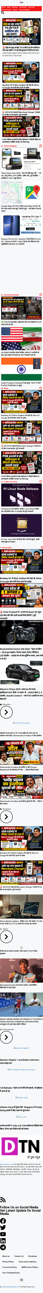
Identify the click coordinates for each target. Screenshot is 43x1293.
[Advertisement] (21, 269)
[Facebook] (3, 1221)
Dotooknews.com (6, 1164)
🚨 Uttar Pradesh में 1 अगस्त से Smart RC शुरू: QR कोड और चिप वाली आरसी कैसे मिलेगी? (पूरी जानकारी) (21, 615)
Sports (15, 10)
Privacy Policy (8, 1262)
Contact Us (19, 1256)
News (9, 7)
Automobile (23, 7)
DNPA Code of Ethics (30, 1267)
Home (4, 7)
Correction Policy (9, 1267)
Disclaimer (32, 1256)
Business (15, 7)
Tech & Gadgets (24, 10)
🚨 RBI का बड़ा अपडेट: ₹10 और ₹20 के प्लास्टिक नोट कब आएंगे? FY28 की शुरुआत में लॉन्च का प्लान (20, 48)
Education (31, 7)
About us (6, 1256)
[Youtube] (3, 1234)
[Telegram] (3, 1247)
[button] (22, 1280)
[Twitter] (3, 1228)
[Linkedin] (3, 1241)
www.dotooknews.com (11, 1287)
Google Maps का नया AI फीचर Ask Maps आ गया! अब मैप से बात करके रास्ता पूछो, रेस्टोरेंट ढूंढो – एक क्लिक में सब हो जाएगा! (21, 208)
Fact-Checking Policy (11, 1273)
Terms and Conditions (27, 1262)
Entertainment (6, 10)
